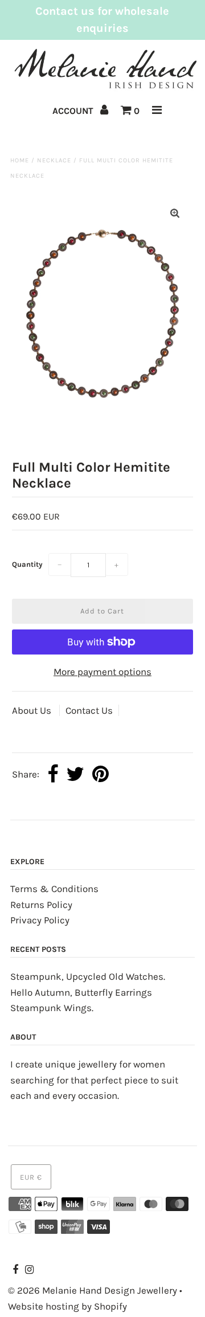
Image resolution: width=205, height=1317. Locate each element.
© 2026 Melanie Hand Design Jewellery (92, 1290)
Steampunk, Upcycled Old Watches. (87, 976)
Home (19, 160)
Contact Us (89, 710)
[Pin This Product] (100, 775)
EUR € (31, 1177)
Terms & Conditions (54, 888)
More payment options (102, 671)
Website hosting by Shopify (67, 1306)
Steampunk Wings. (51, 1007)
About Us (33, 710)
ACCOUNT (74, 110)
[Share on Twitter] (75, 775)
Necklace (54, 160)
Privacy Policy (39, 920)
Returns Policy (41, 904)
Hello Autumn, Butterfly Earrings (81, 992)
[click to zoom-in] (174, 213)
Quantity (27, 564)
